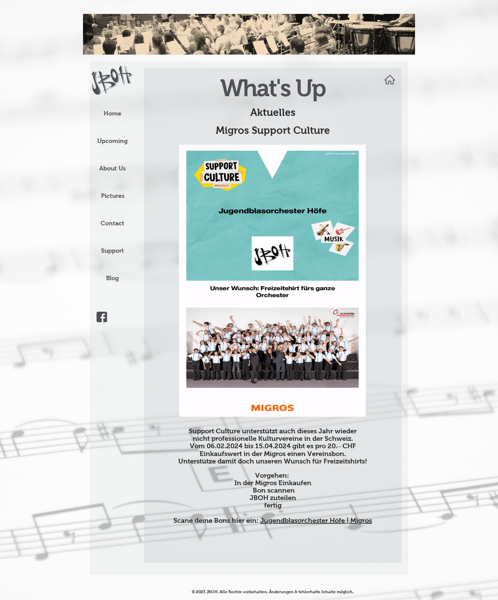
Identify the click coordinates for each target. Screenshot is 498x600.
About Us (112, 168)
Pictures (112, 195)
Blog (112, 278)
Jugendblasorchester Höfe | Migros (316, 520)
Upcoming (112, 141)
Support (112, 250)
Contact (112, 223)
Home (112, 113)
